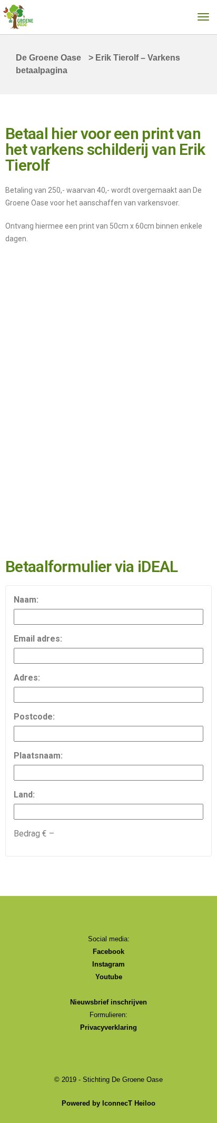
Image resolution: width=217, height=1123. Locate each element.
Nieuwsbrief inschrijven (108, 1002)
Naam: (26, 600)
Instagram (108, 964)
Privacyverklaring (108, 1027)
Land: (24, 795)
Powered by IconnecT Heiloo (108, 1103)
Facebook (108, 951)
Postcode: (34, 717)
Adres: (27, 678)
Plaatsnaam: (38, 756)
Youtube (108, 977)
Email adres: (38, 639)
